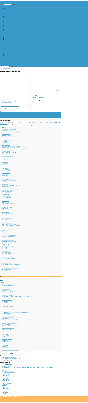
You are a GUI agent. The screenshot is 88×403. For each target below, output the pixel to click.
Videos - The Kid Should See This (7, 347)
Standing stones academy (23, 122)
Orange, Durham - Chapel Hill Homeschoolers (9, 242)
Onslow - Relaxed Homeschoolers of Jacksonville (10, 232)
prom (11, 122)
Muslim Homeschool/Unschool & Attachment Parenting (11, 325)
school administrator (15, 122)
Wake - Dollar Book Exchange (7, 191)
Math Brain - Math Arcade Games (7, 179)
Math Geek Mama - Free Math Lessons (8, 180)
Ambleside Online (5, 159)
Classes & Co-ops (7, 16)
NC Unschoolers (6, 19)
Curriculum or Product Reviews (6, 101)
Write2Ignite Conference (6, 145)
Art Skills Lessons (5, 163)
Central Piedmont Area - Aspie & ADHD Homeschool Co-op (11, 264)
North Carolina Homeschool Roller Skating (9, 357)
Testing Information (30, 122)
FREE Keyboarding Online (6, 169)
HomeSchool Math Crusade (6, 340)
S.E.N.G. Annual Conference (6, 140)
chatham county (10, 124)
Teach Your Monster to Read (6, 186)
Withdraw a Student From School (9, 7)
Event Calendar (6, 25)
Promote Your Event (7, 27)
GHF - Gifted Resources (6, 251)
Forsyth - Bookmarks (5, 302)
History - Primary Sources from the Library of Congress (11, 319)
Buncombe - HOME (5, 198)
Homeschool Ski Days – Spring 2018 (8, 359)
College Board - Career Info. (6, 334)
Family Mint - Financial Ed (6, 331)
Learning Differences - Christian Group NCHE (9, 269)
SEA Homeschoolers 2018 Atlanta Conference (9, 148)
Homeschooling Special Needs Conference (9, 152)
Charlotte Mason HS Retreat (6, 130)
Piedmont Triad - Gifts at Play (6, 253)
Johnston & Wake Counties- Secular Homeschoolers (10, 226)
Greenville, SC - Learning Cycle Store (8, 291)
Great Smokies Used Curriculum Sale (8, 303)
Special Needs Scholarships (6, 254)
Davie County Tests (7, 122)
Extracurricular (5, 54)
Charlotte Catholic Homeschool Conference (9, 129)
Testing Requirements (7, 9)
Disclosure (5, 30)
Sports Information (7, 23)
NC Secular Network (5, 212)
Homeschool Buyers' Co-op (6, 329)
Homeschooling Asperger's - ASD (7, 257)
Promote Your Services (9, 59)
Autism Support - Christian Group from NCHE (9, 265)
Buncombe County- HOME (6, 197)
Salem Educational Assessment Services (8, 263)
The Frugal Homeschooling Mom (7, 187)
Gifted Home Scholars (5, 248)
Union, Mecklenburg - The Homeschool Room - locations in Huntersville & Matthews (15, 296)
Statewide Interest (8, 102)
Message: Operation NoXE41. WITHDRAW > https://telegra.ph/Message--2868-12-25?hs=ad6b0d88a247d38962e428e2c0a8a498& (23, 367)
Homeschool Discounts (7, 13)
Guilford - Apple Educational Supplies (8, 306)
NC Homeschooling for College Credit (8, 328)
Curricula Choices (7, 10)
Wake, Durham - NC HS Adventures (7, 234)
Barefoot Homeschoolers (6, 196)
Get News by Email (5, 26)
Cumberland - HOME (5, 202)
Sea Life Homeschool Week (39, 97)
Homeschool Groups (5, 15)
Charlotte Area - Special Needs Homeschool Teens (10, 262)
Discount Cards (7, 42)
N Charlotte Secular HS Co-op (7, 209)
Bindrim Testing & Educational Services (8, 260)
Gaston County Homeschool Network (8, 203)
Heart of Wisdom (5, 175)
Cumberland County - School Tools (7, 290)
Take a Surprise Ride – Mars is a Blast (8, 360)
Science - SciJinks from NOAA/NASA (8, 320)
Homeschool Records (7, 8)
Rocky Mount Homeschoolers (7, 223)
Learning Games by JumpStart (7, 309)
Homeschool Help (7, 11)
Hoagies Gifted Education (6, 252)
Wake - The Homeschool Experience (8, 215)
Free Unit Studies (5, 174)
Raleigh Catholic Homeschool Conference (8, 136)
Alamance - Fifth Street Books (7, 284)
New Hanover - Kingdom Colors (7, 207)
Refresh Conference (5, 137)
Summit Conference (5, 141)
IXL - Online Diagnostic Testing (7, 311)
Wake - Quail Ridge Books (6, 192)
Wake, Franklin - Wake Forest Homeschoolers (9, 224)
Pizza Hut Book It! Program (6, 181)
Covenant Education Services (7, 270)
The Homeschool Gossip (6, 313)
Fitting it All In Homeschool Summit (7, 156)
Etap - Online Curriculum (6, 324)
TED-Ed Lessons (4, 336)
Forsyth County (44, 122)
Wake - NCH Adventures (6, 220)
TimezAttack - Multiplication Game (7, 190)
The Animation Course (5, 335)
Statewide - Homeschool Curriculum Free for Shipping (11, 185)
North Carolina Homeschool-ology (5, 1)
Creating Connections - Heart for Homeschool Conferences (11, 131)
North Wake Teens (5, 208)
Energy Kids (4, 165)
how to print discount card (17, 124)
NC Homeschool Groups (11, 366)
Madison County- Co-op (6, 230)
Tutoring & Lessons (7, 17)
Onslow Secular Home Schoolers (7, 213)
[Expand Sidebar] (0, 111)
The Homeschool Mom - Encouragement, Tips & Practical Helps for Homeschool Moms (16, 312)
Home (3, 31)
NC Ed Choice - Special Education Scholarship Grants (10, 268)
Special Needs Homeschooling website (8, 258)
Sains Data (4, 365)
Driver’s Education (7, 22)
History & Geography (5, 176)
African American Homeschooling (9, 18)
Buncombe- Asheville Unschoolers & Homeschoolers (10, 235)
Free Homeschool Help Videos (7, 318)
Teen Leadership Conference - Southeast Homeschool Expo (11, 146)
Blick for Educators (5, 345)
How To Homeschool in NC (6, 6)
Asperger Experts (5, 247)
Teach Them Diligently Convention (7, 142)
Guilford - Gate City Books (6, 289)
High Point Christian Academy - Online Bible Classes (10, 350)
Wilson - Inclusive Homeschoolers (7, 218)
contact (34, 122)
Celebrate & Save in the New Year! (10, 106)
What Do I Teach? (8, 37)
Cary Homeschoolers (5, 201)
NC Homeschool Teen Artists (6, 314)
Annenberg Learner (5, 162)
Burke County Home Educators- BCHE (8, 229)
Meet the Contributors (7, 29)
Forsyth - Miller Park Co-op (6, 219)
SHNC (3, 214)
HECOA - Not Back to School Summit (8, 151)
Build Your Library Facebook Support (8, 240)
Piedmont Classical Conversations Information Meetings (11, 358)
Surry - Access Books (5, 297)
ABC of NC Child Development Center (8, 246)
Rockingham (2, 122)
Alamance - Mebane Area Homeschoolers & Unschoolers (11, 225)
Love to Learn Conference (6, 135)
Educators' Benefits (15, 101)
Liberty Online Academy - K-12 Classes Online (9, 323)
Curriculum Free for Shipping (7, 164)
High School (4, 20)
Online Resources (7, 14)
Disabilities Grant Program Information (8, 271)
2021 (41, 122)
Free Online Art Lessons (6, 173)
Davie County (38, 122)
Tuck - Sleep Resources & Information (8, 259)
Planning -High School (7, 21)
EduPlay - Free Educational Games (7, 342)
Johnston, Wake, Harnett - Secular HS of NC (9, 241)
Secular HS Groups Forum (6, 237)
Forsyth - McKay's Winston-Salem (7, 286)
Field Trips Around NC (7, 24)
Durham (23, 124)
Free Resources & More (6, 12)
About (5, 28)
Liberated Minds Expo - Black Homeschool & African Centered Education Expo (14, 147)
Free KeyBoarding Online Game (7, 170)
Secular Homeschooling (9, 49)
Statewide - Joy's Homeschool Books (8, 285)
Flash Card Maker (5, 168)
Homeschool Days (40, 93)
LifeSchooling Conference (6, 134)
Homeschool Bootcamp (6, 153)
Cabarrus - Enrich (5, 231)
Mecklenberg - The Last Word (7, 300)
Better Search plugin (32, 125)
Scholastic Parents (5, 184)
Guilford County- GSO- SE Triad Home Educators (10, 204)
